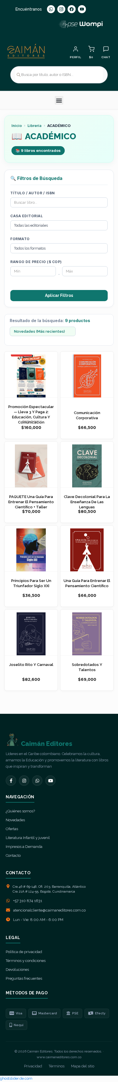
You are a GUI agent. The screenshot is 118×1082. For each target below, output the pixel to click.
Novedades (15, 820)
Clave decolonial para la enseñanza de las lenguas (87, 502)
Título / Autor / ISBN (32, 193)
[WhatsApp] (51, 9)
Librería (34, 125)
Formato (20, 239)
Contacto (13, 855)
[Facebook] (72, 9)
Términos (56, 1066)
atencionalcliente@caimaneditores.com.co (49, 910)
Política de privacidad (24, 952)
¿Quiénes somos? (20, 811)
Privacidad (33, 1066)
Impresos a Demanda (24, 846)
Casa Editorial (26, 216)
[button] (59, 100)
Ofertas (12, 829)
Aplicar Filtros (59, 295)
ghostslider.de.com (16, 1078)
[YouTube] (82, 9)
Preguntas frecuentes (24, 978)
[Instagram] (61, 9)
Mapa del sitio (82, 1066)
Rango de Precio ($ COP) (36, 262)
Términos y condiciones (26, 960)
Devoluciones (17, 969)
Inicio (16, 125)
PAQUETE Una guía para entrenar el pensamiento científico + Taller (31, 502)
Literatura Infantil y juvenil (28, 838)
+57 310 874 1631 (27, 901)
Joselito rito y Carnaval (31, 664)
